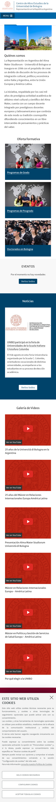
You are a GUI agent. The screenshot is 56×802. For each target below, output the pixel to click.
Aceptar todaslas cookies (28, 794)
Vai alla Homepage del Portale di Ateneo (7, 5)
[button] (8, 15)
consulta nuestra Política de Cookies (36, 764)
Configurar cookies (28, 784)
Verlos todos (28, 281)
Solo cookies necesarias (28, 775)
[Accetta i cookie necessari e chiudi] (51, 697)
